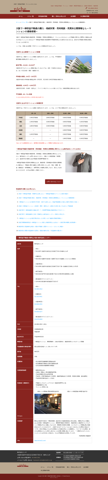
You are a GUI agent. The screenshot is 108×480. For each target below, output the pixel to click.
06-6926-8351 (38, 304)
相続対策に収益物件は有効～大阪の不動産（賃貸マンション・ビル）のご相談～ (41, 226)
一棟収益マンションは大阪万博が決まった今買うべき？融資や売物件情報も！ (40, 218)
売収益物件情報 (60, 467)
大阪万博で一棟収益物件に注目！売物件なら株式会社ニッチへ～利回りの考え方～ (41, 214)
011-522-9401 (38, 296)
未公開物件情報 (45, 470)
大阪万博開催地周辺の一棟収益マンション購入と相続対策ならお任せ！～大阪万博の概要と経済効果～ (47, 222)
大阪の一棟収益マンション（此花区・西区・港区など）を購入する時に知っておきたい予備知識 (45, 206)
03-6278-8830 (38, 319)
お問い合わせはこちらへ (54, 181)
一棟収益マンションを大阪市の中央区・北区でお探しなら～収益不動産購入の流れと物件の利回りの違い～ (48, 202)
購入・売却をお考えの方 (74, 467)
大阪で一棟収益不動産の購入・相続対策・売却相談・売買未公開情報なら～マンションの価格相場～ (46, 198)
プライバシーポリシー (54, 477)
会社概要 (85, 467)
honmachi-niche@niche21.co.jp (42, 460)
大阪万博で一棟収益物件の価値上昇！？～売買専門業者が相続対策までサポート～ (41, 210)
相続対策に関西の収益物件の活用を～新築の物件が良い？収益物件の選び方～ (40, 230)
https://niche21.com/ (40, 440)
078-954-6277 (38, 311)
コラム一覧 (24, 22)
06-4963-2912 (93, 8)
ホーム (18, 22)
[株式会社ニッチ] (20, 9)
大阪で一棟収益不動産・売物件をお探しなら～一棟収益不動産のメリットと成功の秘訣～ (43, 193)
